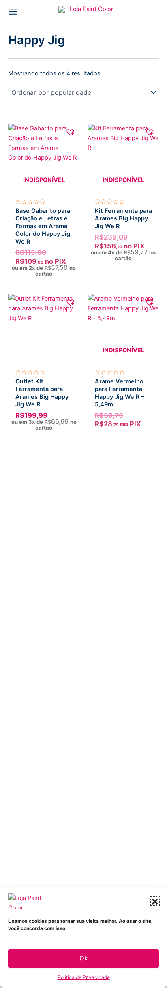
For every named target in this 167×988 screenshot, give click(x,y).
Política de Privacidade (84, 977)
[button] (155, 901)
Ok (83, 958)
